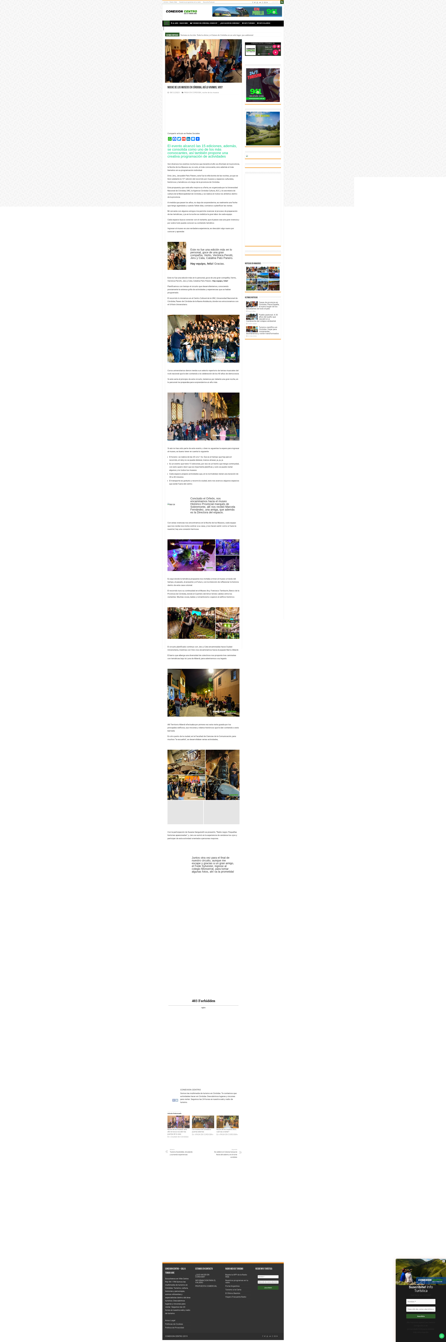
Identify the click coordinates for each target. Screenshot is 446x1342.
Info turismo (249, 23)
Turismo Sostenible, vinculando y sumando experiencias (181, 1152)
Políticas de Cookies (174, 1324)
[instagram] (263, 2)
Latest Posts (183, 1085)
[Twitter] (255, 2)
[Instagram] (176, 1100)
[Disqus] (203, 1226)
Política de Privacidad (174, 1327)
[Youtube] (257, 2)
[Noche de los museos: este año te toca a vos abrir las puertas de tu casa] (178, 1122)
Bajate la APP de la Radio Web (236, 1275)
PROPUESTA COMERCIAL (206, 1286)
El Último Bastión (232, 1293)
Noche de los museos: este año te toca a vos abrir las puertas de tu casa (177, 1131)
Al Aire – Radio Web (170, 2)
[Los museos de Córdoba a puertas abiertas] (203, 1122)
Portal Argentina (232, 1286)
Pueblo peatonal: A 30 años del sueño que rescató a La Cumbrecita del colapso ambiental (262, 318)
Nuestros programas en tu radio (190, 2)
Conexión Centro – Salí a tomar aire (167, 23)
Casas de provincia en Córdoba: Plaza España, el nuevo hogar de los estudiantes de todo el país (262, 305)
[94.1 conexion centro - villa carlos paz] (247, 11)
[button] (203, 339)
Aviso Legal (170, 1320)
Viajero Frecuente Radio (235, 1297)
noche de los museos (210, 93)
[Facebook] (252, 2)
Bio (172, 1085)
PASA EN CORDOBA (192, 93)
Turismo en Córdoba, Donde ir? (204, 23)
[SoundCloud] (260, 2)
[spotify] (265, 2)
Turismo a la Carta (233, 1289)
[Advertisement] (203, 114)
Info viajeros (264, 23)
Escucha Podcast (209, 2)
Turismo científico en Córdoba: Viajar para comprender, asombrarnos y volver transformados (262, 330)
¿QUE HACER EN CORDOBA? (230, 23)
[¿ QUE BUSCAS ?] (282, 2)
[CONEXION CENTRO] (181, 12)
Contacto (171, 28)
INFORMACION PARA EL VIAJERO (205, 1281)
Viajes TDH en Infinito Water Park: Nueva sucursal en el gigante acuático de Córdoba (215, 35)
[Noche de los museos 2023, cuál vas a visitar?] (227, 1122)
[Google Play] (267, 2)
